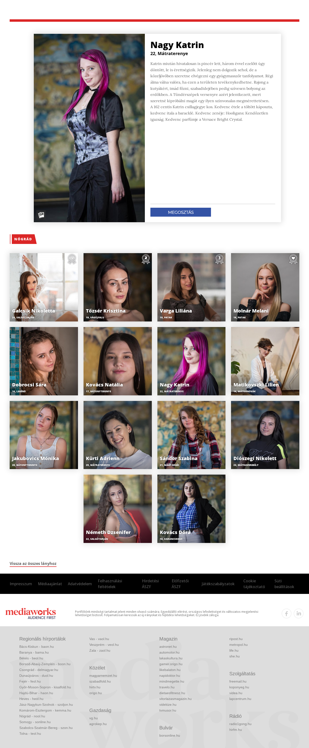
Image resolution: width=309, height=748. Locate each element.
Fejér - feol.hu (30, 681)
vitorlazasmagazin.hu (175, 699)
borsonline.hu (169, 735)
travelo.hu (167, 687)
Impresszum (21, 583)
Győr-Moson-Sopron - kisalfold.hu (45, 687)
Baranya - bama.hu (34, 652)
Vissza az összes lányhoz (33, 563)
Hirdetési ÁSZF (150, 583)
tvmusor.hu (167, 710)
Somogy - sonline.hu (35, 722)
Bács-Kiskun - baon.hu (36, 646)
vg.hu (93, 718)
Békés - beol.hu (31, 658)
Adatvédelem (80, 583)
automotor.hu (169, 652)
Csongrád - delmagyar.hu (38, 670)
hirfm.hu (235, 730)
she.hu (234, 656)
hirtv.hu (94, 687)
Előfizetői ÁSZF (180, 583)
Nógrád (23, 239)
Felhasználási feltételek (110, 583)
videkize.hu (167, 704)
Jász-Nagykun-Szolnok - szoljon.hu (46, 704)
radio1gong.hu (240, 724)
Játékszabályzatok (218, 583)
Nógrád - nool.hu (32, 716)
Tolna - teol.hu (30, 733)
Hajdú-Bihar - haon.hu (36, 693)
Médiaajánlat (50, 583)
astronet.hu (168, 646)
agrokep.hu (98, 724)
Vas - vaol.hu (99, 639)
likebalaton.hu (170, 670)
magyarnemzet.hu (103, 675)
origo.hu (95, 693)
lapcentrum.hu (240, 699)
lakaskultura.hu (171, 658)
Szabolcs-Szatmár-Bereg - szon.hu (46, 728)
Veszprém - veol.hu (104, 645)
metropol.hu (238, 645)
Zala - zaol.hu (99, 650)
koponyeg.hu (239, 687)
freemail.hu (237, 681)
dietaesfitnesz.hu (172, 693)
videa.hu (235, 693)
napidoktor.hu (169, 675)
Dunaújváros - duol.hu (36, 675)
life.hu (234, 650)
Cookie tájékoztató (254, 583)
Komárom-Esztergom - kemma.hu (45, 710)
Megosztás (181, 212)
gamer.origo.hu (171, 664)
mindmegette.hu (171, 681)
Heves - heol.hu (31, 699)
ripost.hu (236, 639)
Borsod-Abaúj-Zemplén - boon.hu (44, 664)
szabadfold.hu (100, 681)
